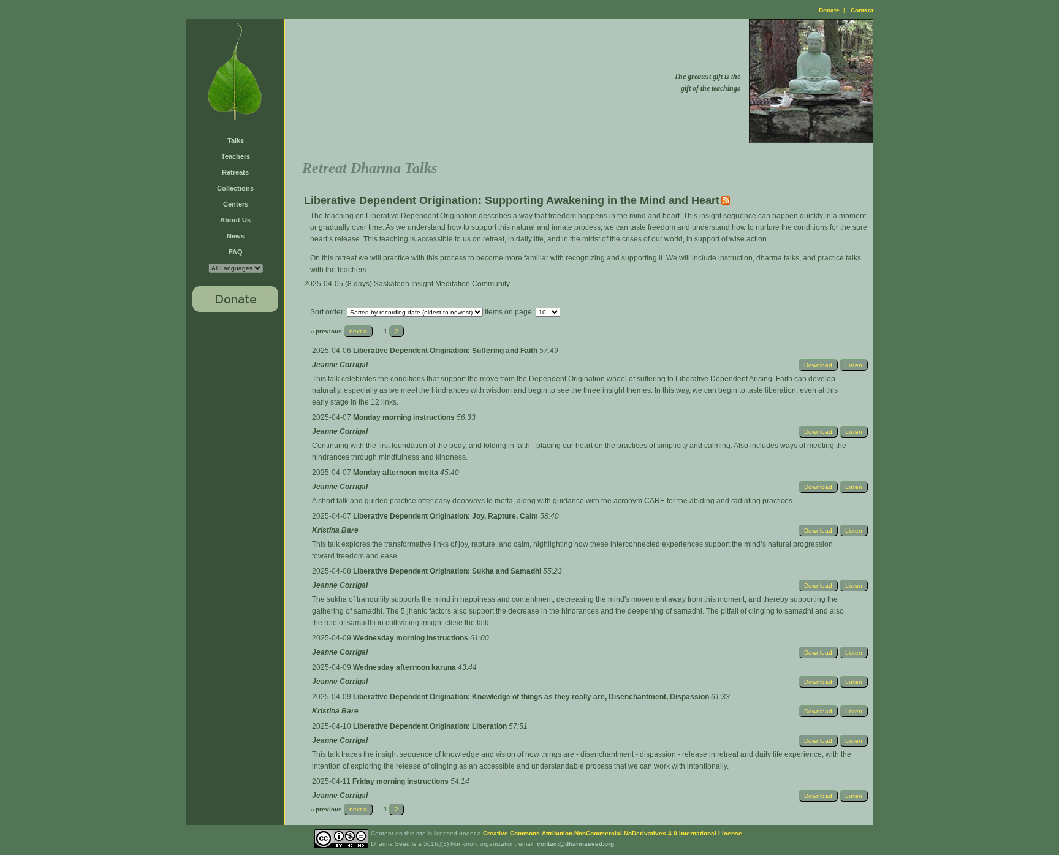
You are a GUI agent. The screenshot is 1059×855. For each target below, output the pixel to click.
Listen (853, 365)
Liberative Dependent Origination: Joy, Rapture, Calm (446, 516)
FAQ (236, 252)
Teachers (235, 156)
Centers (235, 204)
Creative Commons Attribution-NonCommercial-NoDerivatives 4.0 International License (612, 833)
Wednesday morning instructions (411, 638)
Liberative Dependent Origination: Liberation (431, 726)
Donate (829, 10)
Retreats (235, 172)
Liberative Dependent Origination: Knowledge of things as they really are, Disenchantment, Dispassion (532, 697)
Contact (862, 10)
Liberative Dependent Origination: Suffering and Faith (446, 350)
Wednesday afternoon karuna (405, 667)
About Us (235, 220)
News (236, 236)
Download (818, 365)
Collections (235, 188)
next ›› (358, 331)
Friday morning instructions (401, 781)
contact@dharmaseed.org (575, 843)
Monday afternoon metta (396, 472)
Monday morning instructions (405, 417)
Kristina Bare (335, 530)
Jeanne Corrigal (340, 364)
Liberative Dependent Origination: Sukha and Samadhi (448, 571)
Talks (235, 140)
